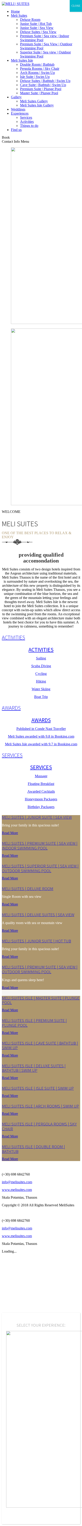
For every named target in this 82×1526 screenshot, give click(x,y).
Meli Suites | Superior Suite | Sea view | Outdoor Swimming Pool (40, 868)
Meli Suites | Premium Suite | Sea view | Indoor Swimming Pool (39, 846)
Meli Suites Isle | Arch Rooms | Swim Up (40, 1106)
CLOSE (76, 5)
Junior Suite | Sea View (37, 28)
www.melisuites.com (17, 1190)
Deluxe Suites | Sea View (38, 32)
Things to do (29, 126)
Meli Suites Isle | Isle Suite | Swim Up (38, 1088)
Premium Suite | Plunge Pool (40, 89)
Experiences (19, 113)
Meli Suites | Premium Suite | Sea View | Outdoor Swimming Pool (39, 969)
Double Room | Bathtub (37, 64)
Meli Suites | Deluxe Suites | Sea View (38, 914)
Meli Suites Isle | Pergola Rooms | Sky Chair (39, 1126)
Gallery (16, 97)
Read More (10, 833)
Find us (16, 130)
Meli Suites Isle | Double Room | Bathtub (33, 1149)
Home (15, 11)
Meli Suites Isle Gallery (37, 105)
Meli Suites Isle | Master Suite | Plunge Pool (40, 1000)
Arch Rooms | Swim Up (37, 73)
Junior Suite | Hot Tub (36, 24)
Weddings (18, 109)
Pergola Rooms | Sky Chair (39, 68)
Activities (27, 121)
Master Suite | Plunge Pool (39, 93)
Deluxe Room (30, 20)
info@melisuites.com (17, 1182)
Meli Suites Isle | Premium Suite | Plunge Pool (34, 1023)
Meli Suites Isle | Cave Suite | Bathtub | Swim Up (40, 1045)
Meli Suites (19, 15)
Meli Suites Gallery (34, 101)
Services (26, 117)
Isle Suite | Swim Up (35, 77)
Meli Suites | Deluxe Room (27, 888)
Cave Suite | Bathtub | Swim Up (43, 85)
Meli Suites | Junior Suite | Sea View (37, 817)
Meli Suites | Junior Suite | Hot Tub (36, 941)
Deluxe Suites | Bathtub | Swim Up (45, 81)
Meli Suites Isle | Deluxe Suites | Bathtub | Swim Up (34, 1068)
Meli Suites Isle (22, 60)
